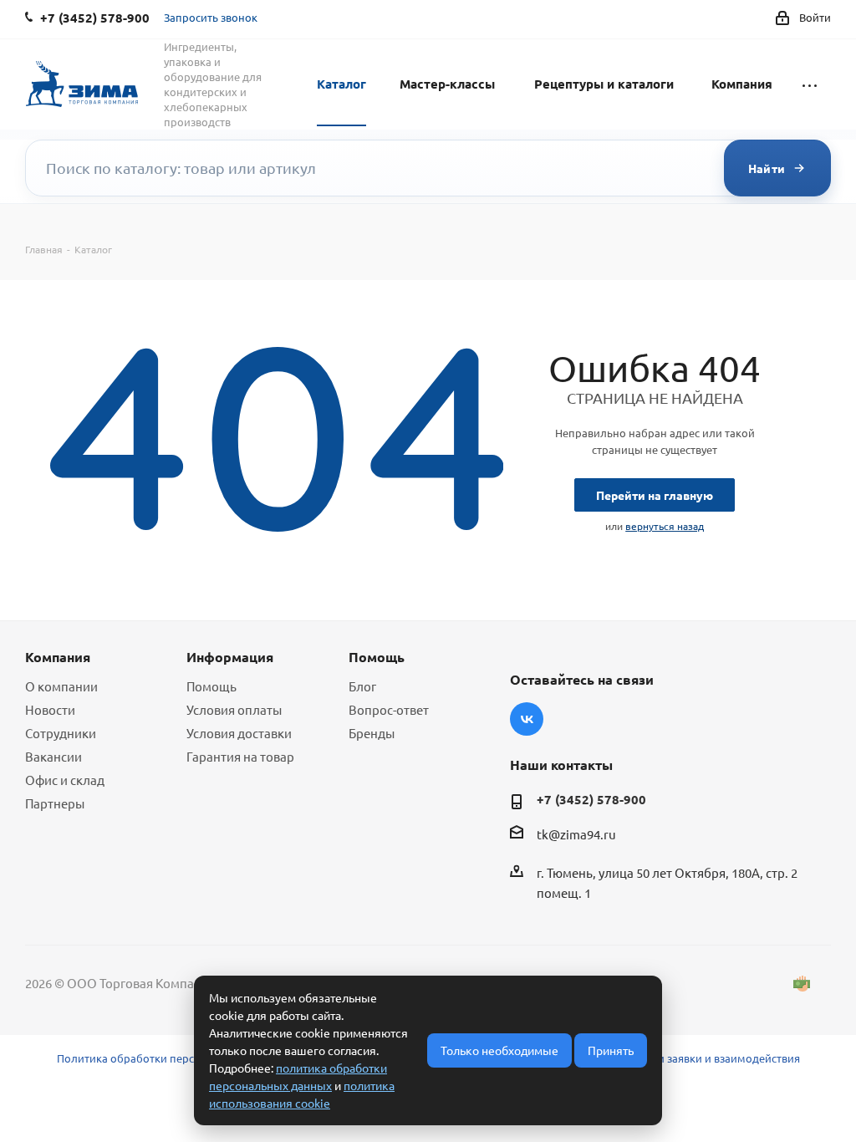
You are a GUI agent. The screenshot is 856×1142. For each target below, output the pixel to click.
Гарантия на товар (240, 756)
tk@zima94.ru (576, 834)
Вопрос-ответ (389, 709)
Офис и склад (64, 780)
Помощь (211, 686)
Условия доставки (239, 733)
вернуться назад (664, 526)
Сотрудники (60, 733)
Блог (362, 686)
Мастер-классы (447, 83)
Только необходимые (499, 1050)
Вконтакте (526, 719)
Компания (741, 83)
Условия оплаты (234, 709)
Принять (611, 1050)
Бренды (372, 733)
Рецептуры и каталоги (604, 83)
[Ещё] (809, 82)
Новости (50, 709)
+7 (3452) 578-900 (591, 799)
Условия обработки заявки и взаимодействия (681, 1058)
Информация (229, 656)
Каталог (341, 83)
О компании (61, 686)
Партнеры (54, 803)
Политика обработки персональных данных (173, 1058)
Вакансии (53, 756)
